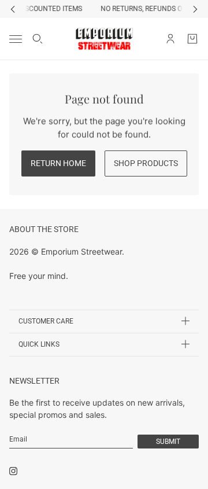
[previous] (13, 9)
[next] (195, 9)
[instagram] (13, 471)
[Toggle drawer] (15, 38)
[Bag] (192, 38)
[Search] (37, 38)
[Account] (170, 38)
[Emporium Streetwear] (104, 38)
